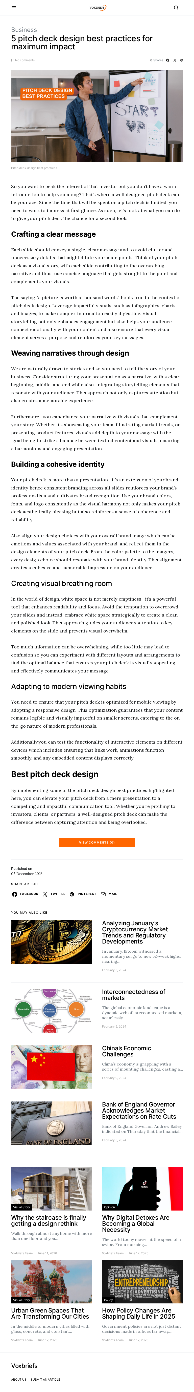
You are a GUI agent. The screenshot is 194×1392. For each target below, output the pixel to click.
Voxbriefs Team (22, 1253)
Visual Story (21, 1207)
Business (24, 29)
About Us (19, 1379)
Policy (108, 1300)
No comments (25, 60)
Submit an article (45, 1379)
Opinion (109, 1207)
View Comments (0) (97, 842)
